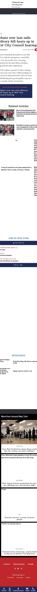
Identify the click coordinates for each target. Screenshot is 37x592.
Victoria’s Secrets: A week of (20, 518)
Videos (27, 590)
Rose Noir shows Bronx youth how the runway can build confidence (19, 450)
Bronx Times (20, 446)
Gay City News (19, 480)
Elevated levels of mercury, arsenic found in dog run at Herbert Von (19, 553)
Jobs (9, 590)
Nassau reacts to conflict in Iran (22, 371)
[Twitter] (18, 569)
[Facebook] (15, 569)
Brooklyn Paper (19, 548)
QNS (19, 514)
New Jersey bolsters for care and (19, 484)
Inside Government (18, 590)
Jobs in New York (18, 238)
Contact (33, 590)
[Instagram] (21, 569)
